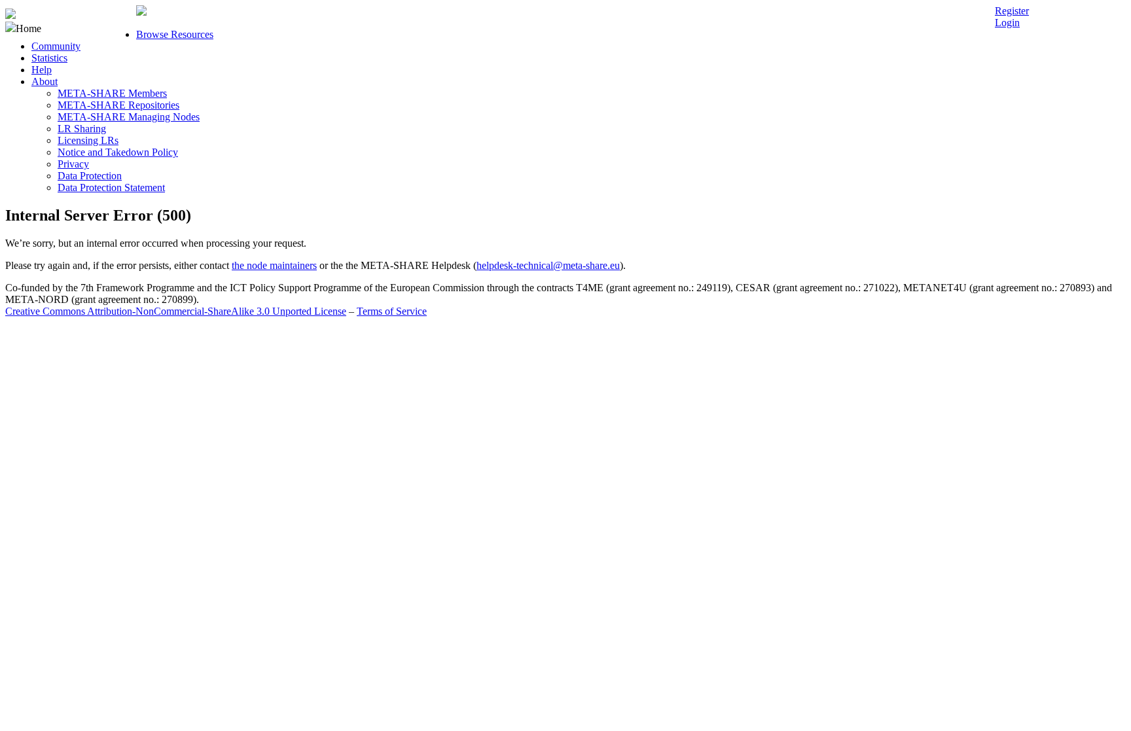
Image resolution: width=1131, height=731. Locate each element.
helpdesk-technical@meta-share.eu (548, 265)
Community (56, 46)
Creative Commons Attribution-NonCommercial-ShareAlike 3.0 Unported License (175, 311)
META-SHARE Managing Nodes (129, 116)
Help (41, 69)
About (44, 81)
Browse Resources (174, 34)
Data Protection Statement (111, 187)
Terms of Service (392, 311)
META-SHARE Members (112, 93)
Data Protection (90, 175)
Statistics (49, 57)
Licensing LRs (88, 140)
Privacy (73, 163)
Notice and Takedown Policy (118, 152)
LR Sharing (82, 128)
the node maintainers (274, 265)
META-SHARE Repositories (118, 105)
